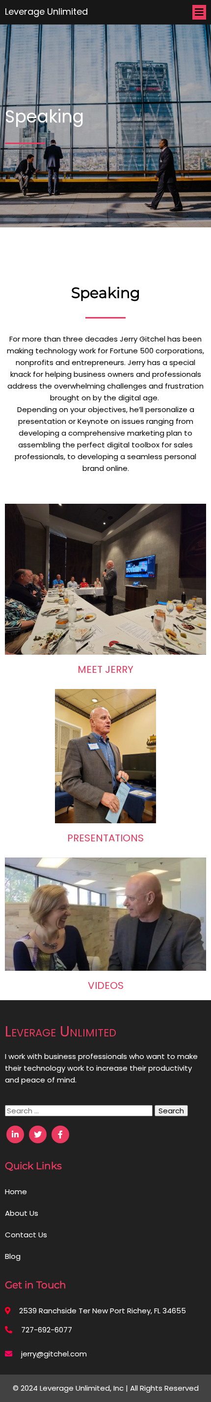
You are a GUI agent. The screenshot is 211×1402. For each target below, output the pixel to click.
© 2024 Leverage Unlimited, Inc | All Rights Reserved (106, 1388)
